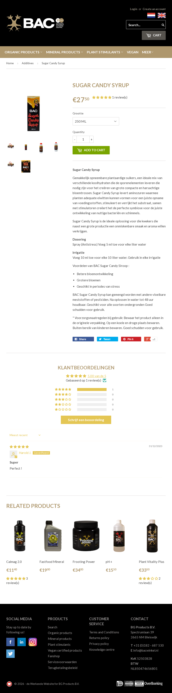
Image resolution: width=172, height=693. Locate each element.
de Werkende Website (40, 683)
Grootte (78, 113)
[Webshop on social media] (10, 645)
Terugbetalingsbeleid (62, 668)
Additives (28, 63)
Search (52, 627)
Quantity (79, 132)
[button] (102, 97)
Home (10, 63)
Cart (157, 35)
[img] (19, 446)
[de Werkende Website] (9, 683)
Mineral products (63, 52)
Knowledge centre (102, 649)
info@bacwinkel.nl (145, 650)
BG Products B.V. (69, 683)
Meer (146, 52)
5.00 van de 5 (97, 376)
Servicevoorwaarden (62, 662)
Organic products (22, 52)
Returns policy (99, 638)
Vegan (132, 52)
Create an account (154, 9)
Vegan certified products (65, 650)
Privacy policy (99, 644)
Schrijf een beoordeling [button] (86, 420)
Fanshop (54, 656)
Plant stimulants (104, 52)
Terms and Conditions (104, 632)
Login (133, 9)
